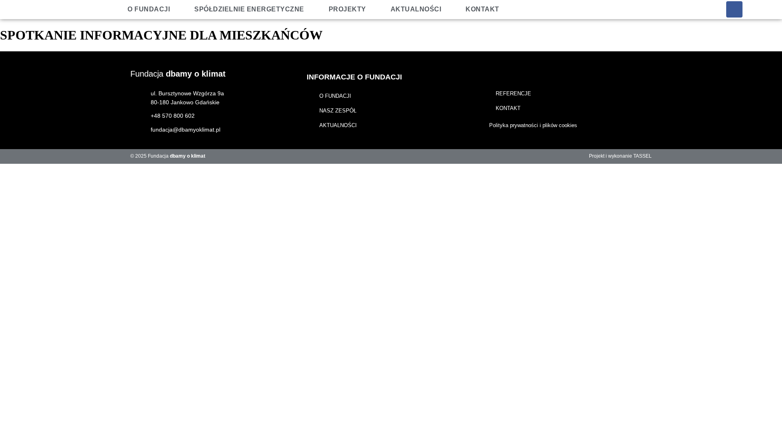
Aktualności (416, 9)
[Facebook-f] (734, 9)
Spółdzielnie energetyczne (249, 9)
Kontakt (482, 9)
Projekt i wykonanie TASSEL (620, 156)
